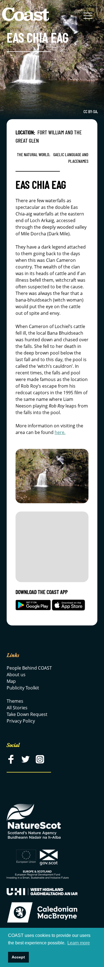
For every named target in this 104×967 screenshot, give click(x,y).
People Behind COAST (29, 668)
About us (16, 675)
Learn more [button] (78, 943)
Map (11, 681)
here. (60, 432)
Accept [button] (18, 957)
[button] (87, 16)
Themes (15, 701)
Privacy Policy (21, 721)
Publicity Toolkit (23, 688)
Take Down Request (27, 714)
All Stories (17, 708)
